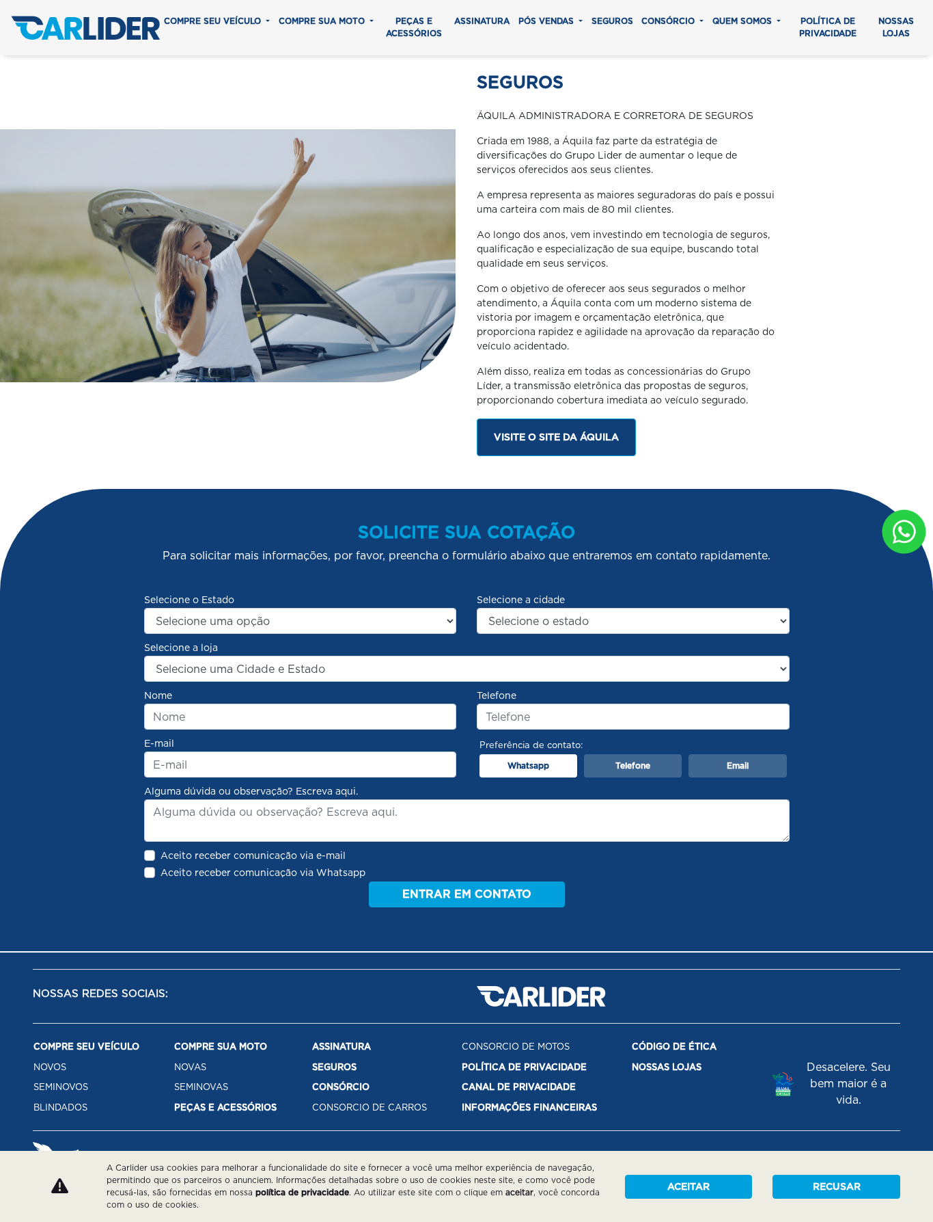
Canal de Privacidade (519, 1087)
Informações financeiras (529, 1107)
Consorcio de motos (516, 1046)
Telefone (496, 695)
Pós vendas (547, 21)
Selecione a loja (181, 647)
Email (738, 765)
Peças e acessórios (414, 27)
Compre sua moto (323, 21)
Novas (190, 1067)
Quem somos (743, 21)
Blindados (60, 1107)
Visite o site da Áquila (556, 436)
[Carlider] (85, 28)
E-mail (159, 743)
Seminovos (60, 1087)
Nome (158, 695)
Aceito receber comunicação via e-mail (253, 855)
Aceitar (688, 1186)
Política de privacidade (828, 27)
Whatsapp (528, 765)
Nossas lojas (896, 27)
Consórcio (669, 21)
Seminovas (201, 1087)
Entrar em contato (466, 894)
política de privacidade (302, 1192)
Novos (49, 1067)
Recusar (837, 1186)
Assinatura (482, 21)
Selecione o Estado (189, 599)
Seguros (612, 21)
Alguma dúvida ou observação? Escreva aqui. (251, 791)
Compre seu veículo (214, 21)
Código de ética (674, 1046)
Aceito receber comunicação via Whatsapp (263, 872)
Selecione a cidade (521, 599)
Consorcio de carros (369, 1107)
